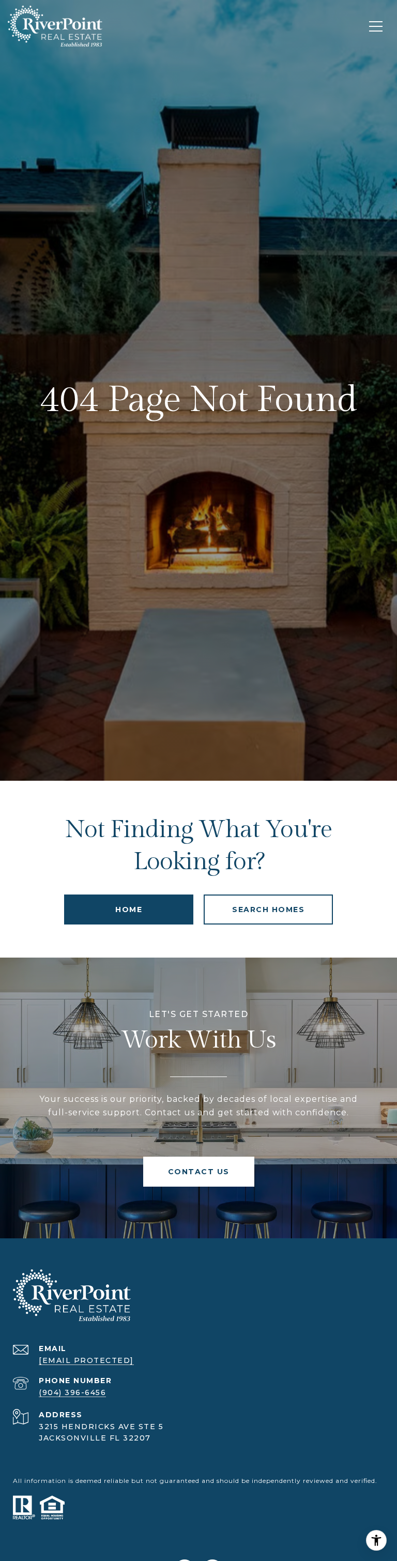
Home (128, 909)
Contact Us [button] (199, 1171)
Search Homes (268, 909)
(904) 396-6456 (72, 1392)
